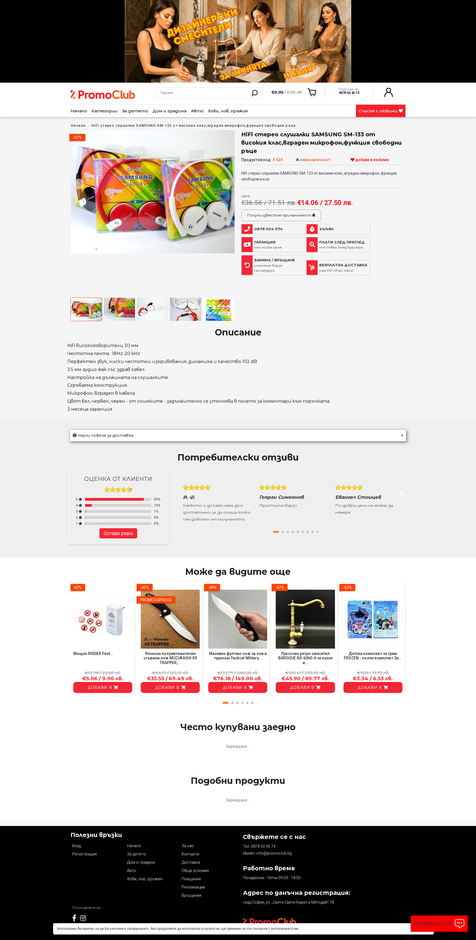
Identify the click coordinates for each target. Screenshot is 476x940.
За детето (135, 110)
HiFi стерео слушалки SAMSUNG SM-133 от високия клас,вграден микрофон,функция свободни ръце (193, 125)
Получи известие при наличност (279, 215)
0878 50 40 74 (263, 846)
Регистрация (84, 854)
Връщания (191, 895)
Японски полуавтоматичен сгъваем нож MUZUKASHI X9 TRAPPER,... (170, 658)
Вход (76, 845)
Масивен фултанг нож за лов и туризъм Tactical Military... (238, 655)
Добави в (100, 687)
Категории (104, 110)
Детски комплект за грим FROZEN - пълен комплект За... (373, 655)
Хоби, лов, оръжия (228, 110)
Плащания (191, 878)
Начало (79, 110)
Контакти (190, 854)
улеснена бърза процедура (274, 265)
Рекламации (193, 887)
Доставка (191, 862)
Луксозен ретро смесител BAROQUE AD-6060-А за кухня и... (305, 658)
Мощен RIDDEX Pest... (93, 653)
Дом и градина (169, 110)
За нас (188, 845)
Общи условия (195, 870)
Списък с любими (379, 110)
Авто (197, 110)
